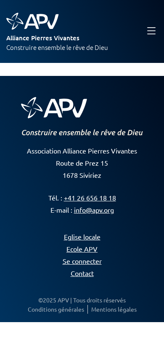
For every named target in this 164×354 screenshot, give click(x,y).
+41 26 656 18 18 (90, 197)
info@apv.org (94, 210)
